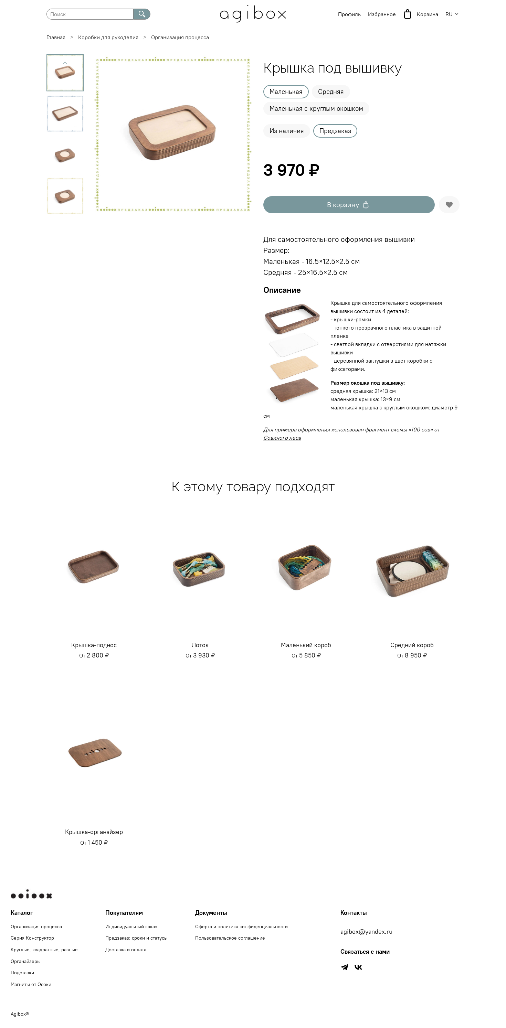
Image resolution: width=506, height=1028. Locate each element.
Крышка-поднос (94, 645)
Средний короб (412, 645)
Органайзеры (26, 961)
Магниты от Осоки (31, 984)
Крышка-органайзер (94, 832)
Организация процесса (180, 37)
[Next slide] (239, 134)
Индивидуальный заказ (131, 926)
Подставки (22, 973)
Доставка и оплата (125, 949)
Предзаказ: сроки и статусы (136, 938)
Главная (55, 37)
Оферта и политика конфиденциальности (241, 926)
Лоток (200, 645)
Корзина (427, 14)
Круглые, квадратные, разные (44, 949)
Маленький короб (306, 645)
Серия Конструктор (32, 938)
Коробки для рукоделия (108, 37)
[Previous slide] (65, 63)
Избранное (382, 14)
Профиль (349, 14)
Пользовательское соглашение (230, 938)
